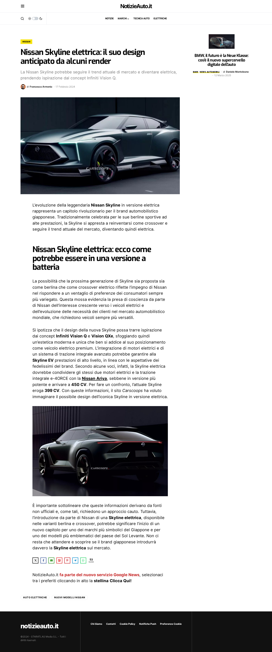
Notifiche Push (147, 623)
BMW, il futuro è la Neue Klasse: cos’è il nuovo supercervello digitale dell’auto (222, 60)
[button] (23, 6)
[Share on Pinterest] (67, 560)
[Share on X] (35, 560)
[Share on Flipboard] (59, 560)
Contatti (111, 623)
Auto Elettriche (35, 597)
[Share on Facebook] (43, 560)
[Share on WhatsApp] (83, 560)
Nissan (26, 41)
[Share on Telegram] (75, 560)
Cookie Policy (127, 623)
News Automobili (210, 72)
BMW (195, 72)
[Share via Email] (51, 560)
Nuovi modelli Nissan (69, 597)
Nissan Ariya (94, 378)
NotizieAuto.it (136, 6)
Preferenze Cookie (171, 623)
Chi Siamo (96, 623)
